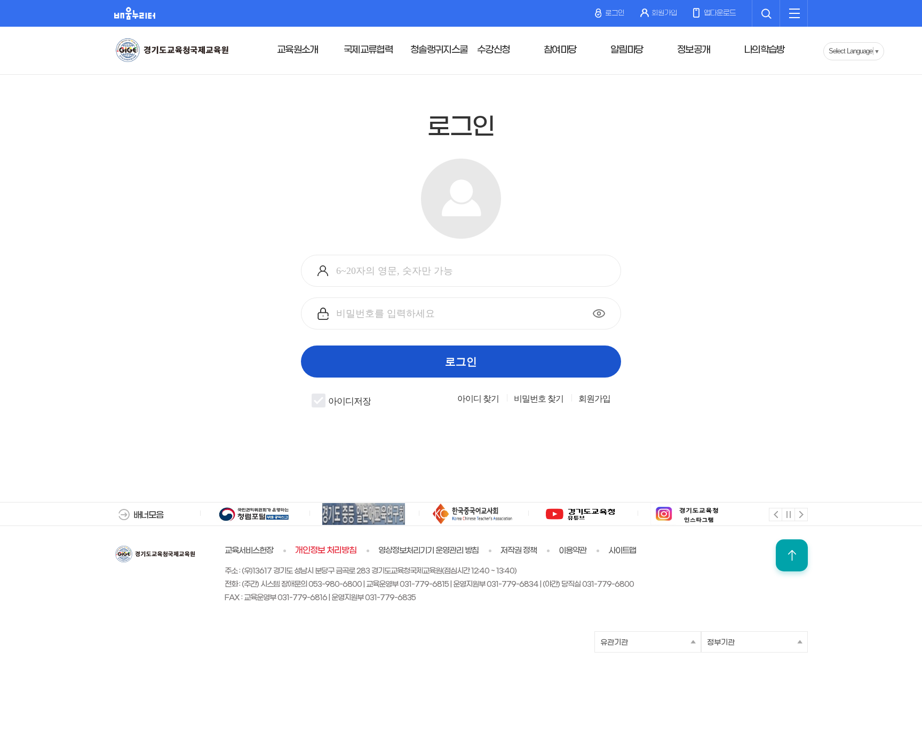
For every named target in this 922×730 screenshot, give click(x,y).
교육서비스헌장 (249, 550)
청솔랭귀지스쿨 (438, 50)
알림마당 (626, 50)
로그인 (614, 13)
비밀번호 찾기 (538, 399)
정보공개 (693, 50)
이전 (775, 514)
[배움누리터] (134, 13)
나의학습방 (764, 50)
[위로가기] (792, 555)
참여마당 (560, 50)
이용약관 (572, 550)
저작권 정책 (518, 550)
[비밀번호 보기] (599, 313)
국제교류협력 (368, 50)
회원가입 (664, 13)
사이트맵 (622, 550)
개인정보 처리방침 (325, 550)
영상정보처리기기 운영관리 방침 (428, 550)
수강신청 (493, 50)
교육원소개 (297, 50)
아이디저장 (349, 401)
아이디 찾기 (478, 399)
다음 (800, 514)
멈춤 (788, 514)
